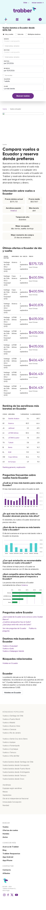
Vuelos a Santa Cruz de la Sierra (15, 739)
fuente (5, 144)
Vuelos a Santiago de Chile (13, 716)
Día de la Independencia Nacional (15, 798)
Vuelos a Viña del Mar (11, 756)
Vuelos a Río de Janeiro (12, 733)
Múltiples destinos (34, 34)
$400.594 (36, 277)
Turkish (10, 442)
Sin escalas (8, 75)
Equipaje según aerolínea (12, 788)
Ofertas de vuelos (10, 830)
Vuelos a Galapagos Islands (13, 651)
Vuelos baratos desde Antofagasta (16, 772)
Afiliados (6, 873)
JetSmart (11, 428)
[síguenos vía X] (12, 896)
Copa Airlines (13, 457)
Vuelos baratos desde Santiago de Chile (18, 762)
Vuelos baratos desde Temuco (14, 775)
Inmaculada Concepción (12, 802)
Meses (5, 792)
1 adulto (7, 81)
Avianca (13, 211)
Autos (5, 837)
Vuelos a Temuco (9, 752)
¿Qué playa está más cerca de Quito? (17, 624)
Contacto (7, 870)
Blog (4, 850)
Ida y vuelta (9, 34)
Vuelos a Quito (8, 648)
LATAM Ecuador (13, 438)
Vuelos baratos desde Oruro (13, 779)
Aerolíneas (7, 785)
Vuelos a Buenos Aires (11, 726)
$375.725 (36, 264)
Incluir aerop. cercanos (12, 46)
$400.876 (36, 305)
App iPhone (7, 860)
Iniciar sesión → (38, 3)
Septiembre (7, 795)
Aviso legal (6, 890)
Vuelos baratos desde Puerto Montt (16, 769)
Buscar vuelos (23, 96)
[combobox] (23, 40)
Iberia (10, 447)
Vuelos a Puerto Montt (11, 719)
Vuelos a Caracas (9, 729)
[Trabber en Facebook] (8, 896)
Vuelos (5, 827)
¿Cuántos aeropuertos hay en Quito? (17, 622)
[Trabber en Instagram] (4, 896)
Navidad (6, 805)
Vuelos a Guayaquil (10, 646)
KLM (9, 452)
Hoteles (6, 834)
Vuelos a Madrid (9, 722)
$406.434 (36, 360)
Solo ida (20, 34)
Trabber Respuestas (11, 853)
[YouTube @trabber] (16, 896)
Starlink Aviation (13, 418)
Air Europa (12, 462)
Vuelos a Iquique (9, 742)
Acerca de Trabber (11, 847)
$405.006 (36, 319)
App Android (8, 857)
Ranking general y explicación (14, 467)
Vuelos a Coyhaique (10, 749)
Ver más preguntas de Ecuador (14, 628)
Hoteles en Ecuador (10, 663)
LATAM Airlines (13, 433)
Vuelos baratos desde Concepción (16, 765)
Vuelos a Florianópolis (11, 746)
